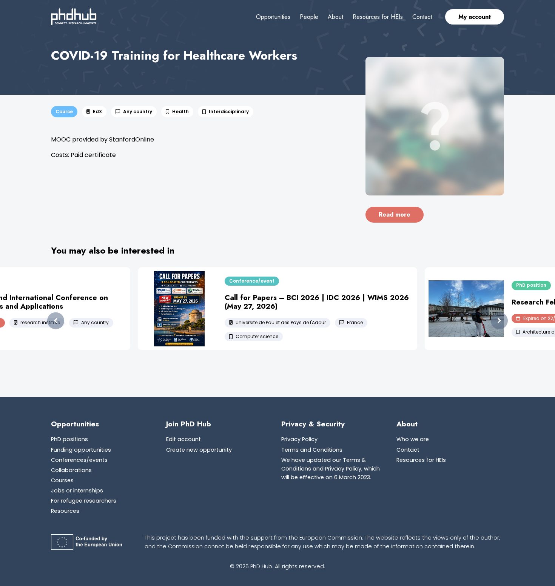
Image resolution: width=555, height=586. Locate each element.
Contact (422, 16)
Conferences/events (79, 460)
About (335, 16)
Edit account (183, 439)
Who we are (412, 439)
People (309, 16)
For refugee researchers (83, 500)
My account (474, 16)
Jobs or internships (77, 490)
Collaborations (71, 470)
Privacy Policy (299, 439)
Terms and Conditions (311, 450)
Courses (62, 480)
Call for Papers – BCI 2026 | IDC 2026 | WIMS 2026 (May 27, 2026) (317, 301)
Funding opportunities (81, 450)
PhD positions (69, 439)
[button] (55, 320)
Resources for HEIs (378, 16)
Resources (65, 511)
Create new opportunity (199, 450)
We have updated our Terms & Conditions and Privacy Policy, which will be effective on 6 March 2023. (330, 468)
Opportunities (273, 16)
